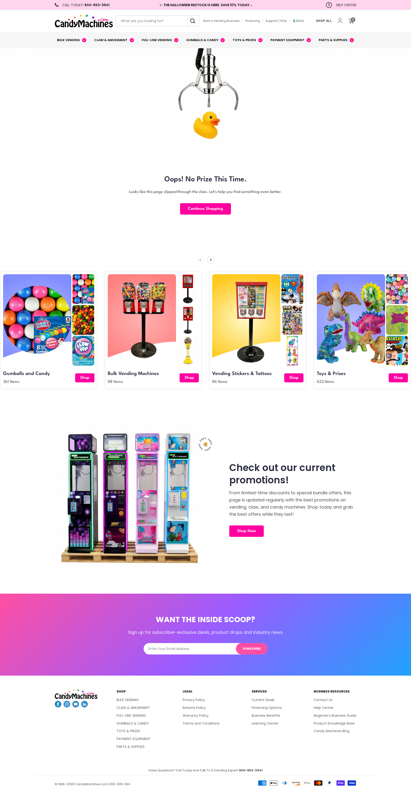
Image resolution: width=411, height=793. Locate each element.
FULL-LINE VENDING (131, 715)
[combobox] (157, 20)
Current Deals (263, 699)
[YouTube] (75, 705)
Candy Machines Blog (331, 731)
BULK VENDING (128, 699)
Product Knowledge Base (334, 723)
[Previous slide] (200, 260)
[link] (83, 289)
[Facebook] (58, 705)
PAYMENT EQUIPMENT (134, 738)
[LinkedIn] (84, 705)
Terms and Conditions (201, 723)
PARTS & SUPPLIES (131, 746)
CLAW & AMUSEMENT (133, 707)
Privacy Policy (194, 699)
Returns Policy (194, 707)
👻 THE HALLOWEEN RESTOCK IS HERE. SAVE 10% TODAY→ (206, 5)
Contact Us (323, 699)
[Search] (191, 20)
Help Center (323, 707)
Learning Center (265, 723)
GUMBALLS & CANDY (133, 723)
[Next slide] (211, 260)
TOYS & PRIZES (128, 731)
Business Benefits (266, 715)
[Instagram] (67, 705)
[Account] (340, 21)
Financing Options (267, 707)
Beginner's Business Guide (335, 715)
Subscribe (252, 648)
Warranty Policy (196, 715)
